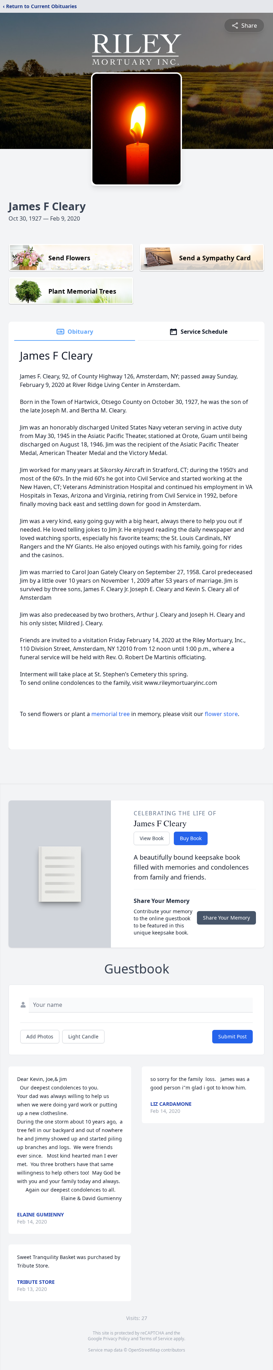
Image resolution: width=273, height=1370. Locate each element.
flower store (221, 714)
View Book (152, 838)
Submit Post (232, 1036)
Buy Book (191, 838)
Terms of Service (155, 1339)
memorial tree (110, 714)
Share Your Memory (226, 917)
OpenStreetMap (144, 1350)
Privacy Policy (116, 1339)
